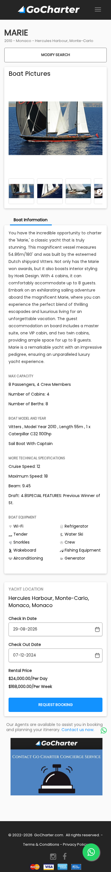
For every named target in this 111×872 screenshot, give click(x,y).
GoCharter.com (48, 835)
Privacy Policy (75, 844)
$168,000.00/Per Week (30, 686)
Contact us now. (77, 730)
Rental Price (20, 670)
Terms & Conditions (41, 844)
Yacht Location (26, 589)
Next (99, 191)
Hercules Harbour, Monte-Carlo (64, 40)
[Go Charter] (49, 10)
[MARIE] (21, 191)
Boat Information (31, 220)
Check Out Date (25, 644)
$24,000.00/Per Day (28, 678)
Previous (11, 191)
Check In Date (23, 618)
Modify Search (55, 54)
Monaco (23, 40)
